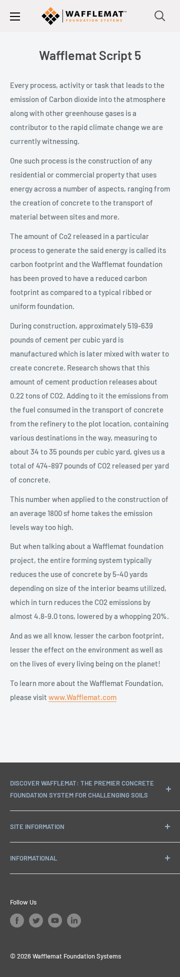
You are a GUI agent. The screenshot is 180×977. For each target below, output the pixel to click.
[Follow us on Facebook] (17, 921)
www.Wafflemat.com (82, 697)
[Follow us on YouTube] (55, 921)
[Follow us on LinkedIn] (74, 921)
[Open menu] (15, 16)
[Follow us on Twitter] (36, 921)
